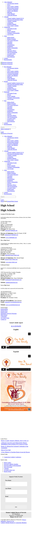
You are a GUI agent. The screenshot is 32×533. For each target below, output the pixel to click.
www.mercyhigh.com (11, 262)
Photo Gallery (7, 462)
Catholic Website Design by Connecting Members (14, 522)
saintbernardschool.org (11, 282)
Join (16, 507)
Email (6, 496)
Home (2, 201)
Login (2, 132)
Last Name (8, 488)
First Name (8, 480)
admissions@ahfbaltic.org (11, 234)
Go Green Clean (5, 318)
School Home (4, 309)
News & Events (8, 467)
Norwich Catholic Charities (11, 464)
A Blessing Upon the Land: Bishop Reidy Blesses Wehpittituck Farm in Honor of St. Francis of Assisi (14, 443)
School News (4, 310)
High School (4, 315)
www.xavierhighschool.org (13, 305)
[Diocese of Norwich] (6, 62)
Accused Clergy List (9, 470)
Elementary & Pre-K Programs (9, 313)
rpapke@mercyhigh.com (11, 259)
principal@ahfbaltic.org (11, 230)
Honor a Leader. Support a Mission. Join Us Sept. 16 (14, 440)
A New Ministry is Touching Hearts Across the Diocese (15, 452)
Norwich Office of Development (12, 465)
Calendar (6, 468)
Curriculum (4, 316)
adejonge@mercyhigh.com (12, 255)
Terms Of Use (10, 521)
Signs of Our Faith (6, 450)
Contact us (3, 319)
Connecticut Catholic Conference (12, 457)
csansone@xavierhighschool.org (13, 302)
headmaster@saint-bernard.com (13, 279)
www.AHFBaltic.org (11, 237)
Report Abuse (7, 471)
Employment (4, 312)
